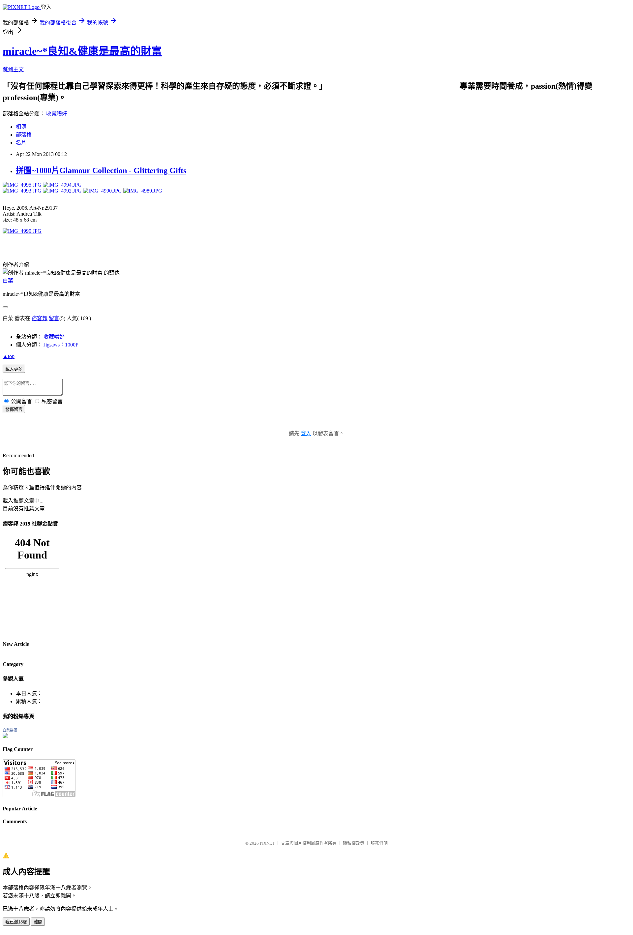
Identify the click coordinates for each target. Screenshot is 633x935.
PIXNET (267, 843)
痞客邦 (39, 318)
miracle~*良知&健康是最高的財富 (82, 51)
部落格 (24, 134)
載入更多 (13, 369)
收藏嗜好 (56, 113)
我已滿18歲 (16, 922)
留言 (54, 318)
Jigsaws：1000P (61, 344)
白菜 (8, 281)
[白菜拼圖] (5, 736)
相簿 (21, 127)
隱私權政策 (353, 843)
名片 (21, 142)
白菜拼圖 (10, 730)
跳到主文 (13, 69)
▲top (9, 356)
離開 (38, 922)
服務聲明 (379, 843)
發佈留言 (13, 409)
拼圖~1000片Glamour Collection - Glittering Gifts (101, 170)
